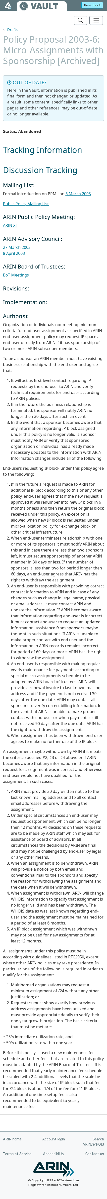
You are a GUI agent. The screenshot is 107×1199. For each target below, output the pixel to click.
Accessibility (53, 1154)
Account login (53, 1139)
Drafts (12, 29)
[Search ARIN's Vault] (80, 20)
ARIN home (12, 1139)
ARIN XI (10, 225)
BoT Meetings (16, 275)
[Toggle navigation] (96, 20)
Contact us (94, 1154)
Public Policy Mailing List (26, 203)
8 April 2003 (14, 253)
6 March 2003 (78, 193)
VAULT (44, 6)
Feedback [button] (92, 5)
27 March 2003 (17, 247)
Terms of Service (17, 1154)
